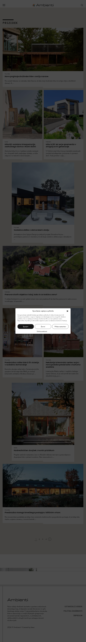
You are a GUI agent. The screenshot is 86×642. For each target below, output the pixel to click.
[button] (67, 311)
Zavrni (43, 326)
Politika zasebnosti (42, 331)
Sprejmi (25, 326)
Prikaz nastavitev (60, 326)
